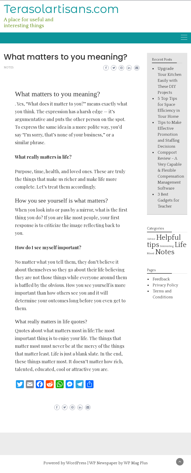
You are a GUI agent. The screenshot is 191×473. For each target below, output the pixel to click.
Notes (9, 67)
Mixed (150, 253)
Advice (151, 238)
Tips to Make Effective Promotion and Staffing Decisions (169, 134)
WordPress (76, 463)
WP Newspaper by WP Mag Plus (118, 463)
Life (181, 245)
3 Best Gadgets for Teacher (168, 200)
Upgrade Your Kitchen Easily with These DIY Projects (169, 80)
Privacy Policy (165, 285)
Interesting (167, 246)
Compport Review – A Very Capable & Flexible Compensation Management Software (171, 170)
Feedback (161, 279)
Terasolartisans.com (61, 9)
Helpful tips (164, 241)
